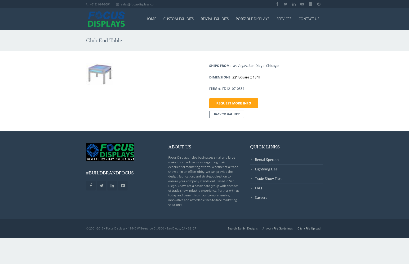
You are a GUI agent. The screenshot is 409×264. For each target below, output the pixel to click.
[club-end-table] (99, 74)
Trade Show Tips (268, 178)
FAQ (258, 188)
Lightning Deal (266, 169)
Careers (261, 197)
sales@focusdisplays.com (138, 4)
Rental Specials (267, 159)
